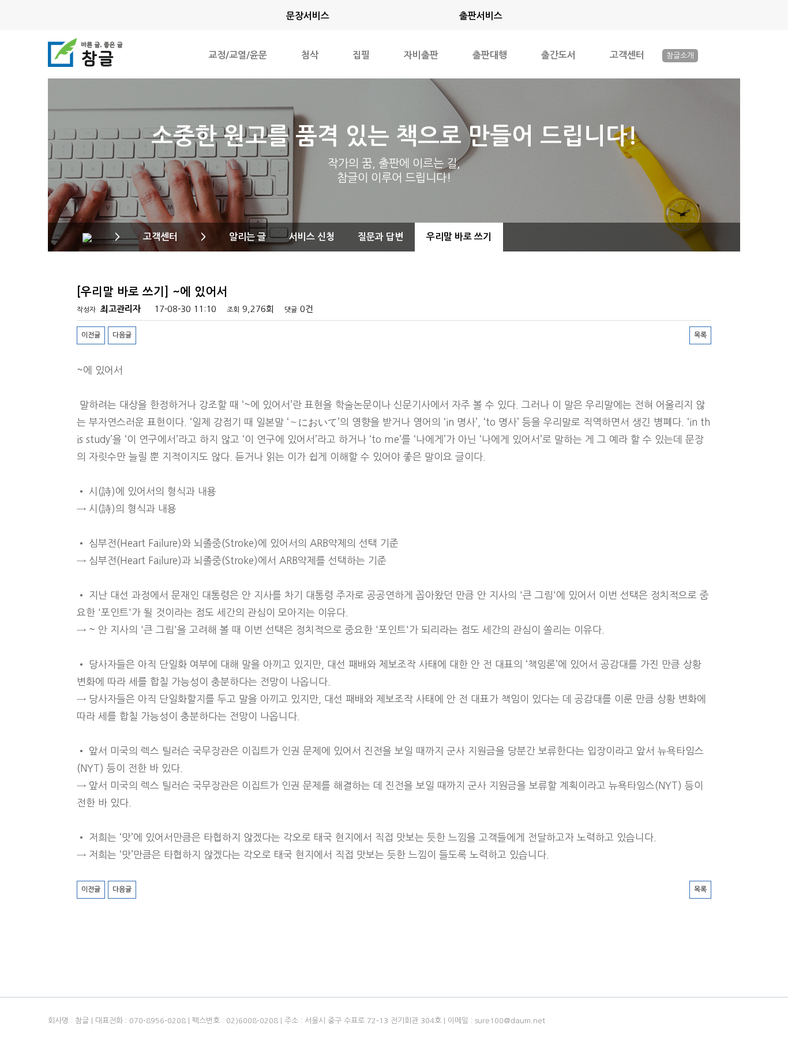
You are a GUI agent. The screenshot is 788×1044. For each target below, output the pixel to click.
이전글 (90, 335)
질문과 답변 (380, 236)
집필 (361, 54)
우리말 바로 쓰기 (458, 236)
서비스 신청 (312, 236)
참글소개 (680, 55)
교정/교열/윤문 (237, 54)
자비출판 (421, 54)
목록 (700, 335)
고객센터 (627, 54)
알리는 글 (247, 236)
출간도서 (558, 54)
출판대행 (489, 54)
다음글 (122, 335)
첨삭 (309, 54)
